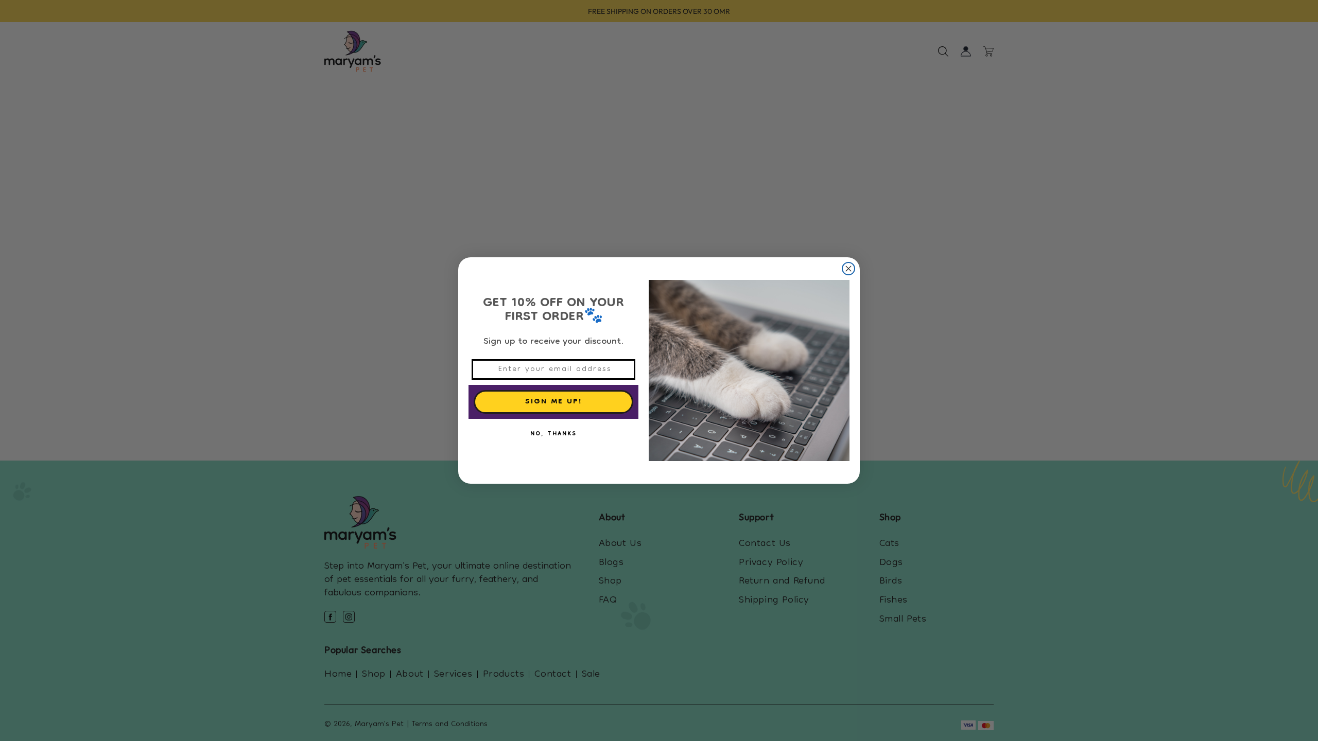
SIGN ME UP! (553, 402)
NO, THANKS (553, 434)
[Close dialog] (848, 268)
